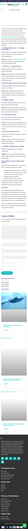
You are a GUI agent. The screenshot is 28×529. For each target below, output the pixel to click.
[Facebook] (6, 458)
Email (3, 248)
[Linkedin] (2, 458)
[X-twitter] (14, 458)
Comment (4, 224)
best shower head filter (17, 59)
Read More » (6, 330)
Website (3, 254)
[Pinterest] (18, 458)
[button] (1, 4)
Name (3, 242)
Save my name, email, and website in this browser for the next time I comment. (13, 263)
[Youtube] (2, 462)
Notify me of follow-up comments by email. (12, 266)
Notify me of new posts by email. (10, 269)
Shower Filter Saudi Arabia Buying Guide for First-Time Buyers (13, 424)
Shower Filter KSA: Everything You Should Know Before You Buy (12, 379)
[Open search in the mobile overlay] (23, 4)
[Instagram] (10, 458)
